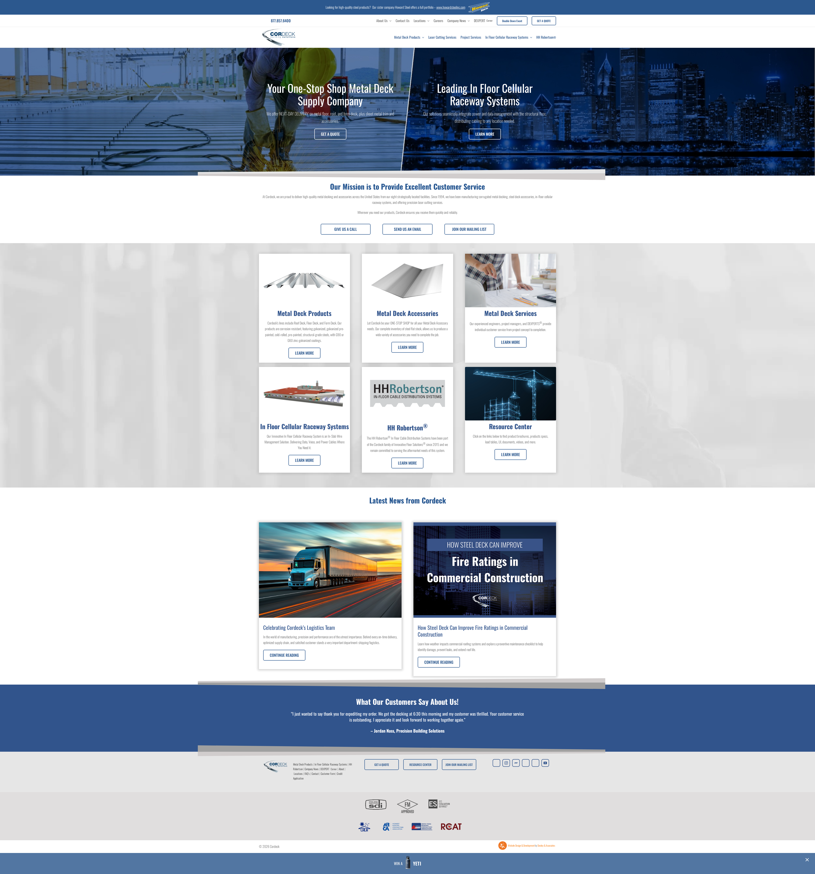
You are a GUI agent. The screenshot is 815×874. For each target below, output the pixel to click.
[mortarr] (516, 763)
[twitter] (496, 763)
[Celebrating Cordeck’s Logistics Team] (330, 595)
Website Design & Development (521, 845)
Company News (312, 769)
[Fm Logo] (407, 801)
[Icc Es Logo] (439, 801)
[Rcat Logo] (451, 823)
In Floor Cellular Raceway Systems (331, 764)
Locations (298, 773)
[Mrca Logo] (393, 823)
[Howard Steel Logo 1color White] (479, 4)
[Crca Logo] (364, 823)
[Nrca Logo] (422, 823)
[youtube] (545, 763)
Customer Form (328, 773)
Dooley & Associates (546, 845)
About (341, 769)
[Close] (807, 859)
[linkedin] (535, 763)
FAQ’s (307, 773)
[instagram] (506, 763)
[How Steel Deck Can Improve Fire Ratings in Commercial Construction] (484, 599)
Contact (315, 773)
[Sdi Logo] (375, 801)
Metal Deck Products (303, 764)
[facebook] (526, 763)
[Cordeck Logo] (279, 28)
